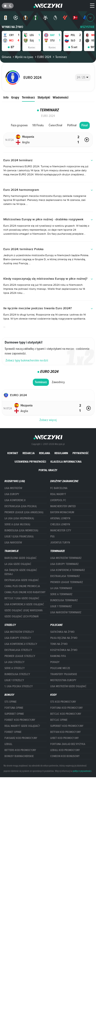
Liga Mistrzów (13, 488)
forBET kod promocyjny (19, 720)
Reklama (44, 453)
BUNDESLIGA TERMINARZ (64, 600)
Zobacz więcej (48, 420)
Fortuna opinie (13, 708)
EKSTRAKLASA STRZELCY (18, 650)
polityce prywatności (82, 771)
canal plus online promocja (22, 586)
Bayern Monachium (62, 512)
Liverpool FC (58, 500)
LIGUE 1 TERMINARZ (61, 606)
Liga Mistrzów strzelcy (19, 632)
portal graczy (48, 470)
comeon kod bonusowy (65, 756)
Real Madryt (58, 494)
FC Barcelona (58, 488)
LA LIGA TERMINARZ (61, 588)
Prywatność (81, 453)
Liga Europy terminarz (64, 564)
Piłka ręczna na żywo (63, 638)
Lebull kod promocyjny (65, 750)
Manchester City (60, 530)
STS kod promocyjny (63, 702)
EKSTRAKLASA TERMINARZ (65, 576)
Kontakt (12, 453)
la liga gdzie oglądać (17, 564)
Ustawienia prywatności (30, 461)
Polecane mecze (60, 668)
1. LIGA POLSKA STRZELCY (18, 686)
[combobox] (83, 77)
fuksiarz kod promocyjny (20, 738)
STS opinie (10, 702)
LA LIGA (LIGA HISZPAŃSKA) (19, 518)
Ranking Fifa (58, 656)
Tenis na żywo (59, 644)
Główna (6, 57)
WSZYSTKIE (87, 27)
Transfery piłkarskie (63, 674)
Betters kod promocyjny (20, 750)
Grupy (15, 97)
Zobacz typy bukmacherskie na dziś (27, 360)
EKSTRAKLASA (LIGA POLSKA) (20, 506)
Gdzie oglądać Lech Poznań (21, 616)
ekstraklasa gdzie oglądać (21, 580)
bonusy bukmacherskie (19, 756)
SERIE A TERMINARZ (61, 594)
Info (5, 97)
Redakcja (29, 453)
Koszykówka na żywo (63, 650)
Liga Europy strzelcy (17, 638)
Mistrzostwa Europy (63, 680)
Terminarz (28, 97)
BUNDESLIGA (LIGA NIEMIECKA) (21, 530)
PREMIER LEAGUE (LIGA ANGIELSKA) (23, 512)
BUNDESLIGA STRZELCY (17, 674)
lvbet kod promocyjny (64, 738)
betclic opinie (58, 720)
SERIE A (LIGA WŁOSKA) (17, 524)
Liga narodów (13, 542)
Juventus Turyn (60, 542)
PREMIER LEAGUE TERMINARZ (66, 582)
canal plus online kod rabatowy (25, 592)
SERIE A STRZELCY (14, 668)
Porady (55, 662)
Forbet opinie (12, 732)
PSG (52, 536)
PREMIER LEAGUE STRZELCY (19, 656)
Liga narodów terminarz (65, 612)
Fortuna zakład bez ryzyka (67, 744)
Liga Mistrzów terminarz (65, 558)
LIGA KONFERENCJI (14, 500)
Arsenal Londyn (60, 518)
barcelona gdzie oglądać (20, 558)
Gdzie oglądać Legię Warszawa (23, 610)
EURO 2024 (44, 57)
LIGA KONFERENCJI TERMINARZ (67, 570)
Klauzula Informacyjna (65, 461)
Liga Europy (11, 494)
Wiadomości (60, 97)
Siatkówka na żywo (62, 632)
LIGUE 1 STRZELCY (14, 680)
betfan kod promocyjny (65, 732)
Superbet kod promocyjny (66, 726)
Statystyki (44, 97)
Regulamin (61, 453)
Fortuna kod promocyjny (66, 708)
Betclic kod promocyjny (65, 714)
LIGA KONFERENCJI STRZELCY (20, 644)
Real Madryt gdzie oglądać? (22, 726)
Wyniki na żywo (12, 27)
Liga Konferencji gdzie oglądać (24, 604)
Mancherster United (63, 506)
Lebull (8, 744)
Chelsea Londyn (60, 524)
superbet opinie (14, 714)
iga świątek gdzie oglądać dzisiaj (20, 572)
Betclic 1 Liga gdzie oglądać (21, 598)
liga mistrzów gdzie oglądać (68, 686)
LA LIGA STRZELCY (14, 662)
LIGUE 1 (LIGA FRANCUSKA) (18, 536)
